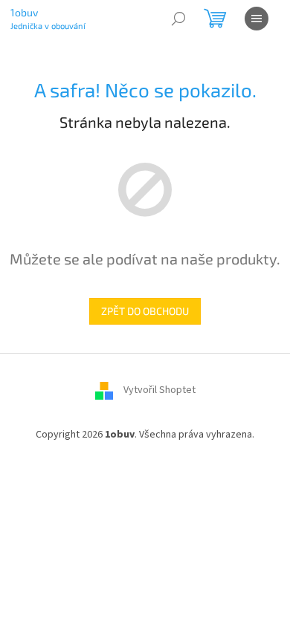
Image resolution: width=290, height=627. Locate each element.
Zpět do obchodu (145, 311)
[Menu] (256, 18)
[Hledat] (178, 18)
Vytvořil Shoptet (159, 390)
